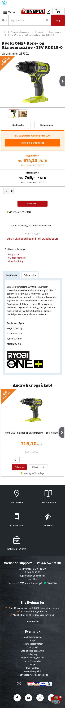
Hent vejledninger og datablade (32, 674)
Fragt (32, 640)
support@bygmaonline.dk (32, 575)
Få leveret (19, 467)
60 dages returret (17, 257)
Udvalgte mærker (32, 661)
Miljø (32, 664)
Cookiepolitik (32, 668)
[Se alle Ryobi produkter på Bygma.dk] (19, 355)
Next (61, 432)
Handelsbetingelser (32, 637)
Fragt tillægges (31, 452)
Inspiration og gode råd (32, 657)
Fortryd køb (32, 647)
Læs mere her (32, 621)
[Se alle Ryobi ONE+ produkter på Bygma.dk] (26, 363)
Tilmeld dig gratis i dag (32, 142)
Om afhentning (15, 261)
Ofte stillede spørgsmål (32, 650)
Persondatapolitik (32, 671)
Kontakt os (32, 579)
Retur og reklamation (32, 643)
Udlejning (32, 654)
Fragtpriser (14, 254)
